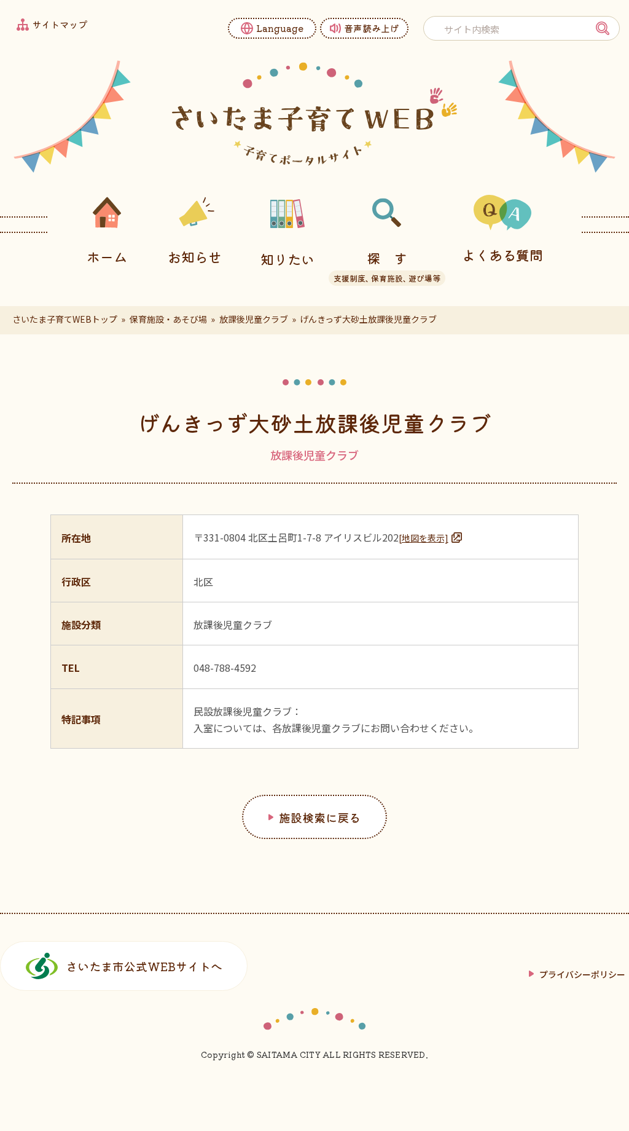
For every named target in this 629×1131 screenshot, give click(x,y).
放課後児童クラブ (253, 319)
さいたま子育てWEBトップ (64, 319)
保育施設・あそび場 (168, 319)
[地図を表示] (423, 538)
